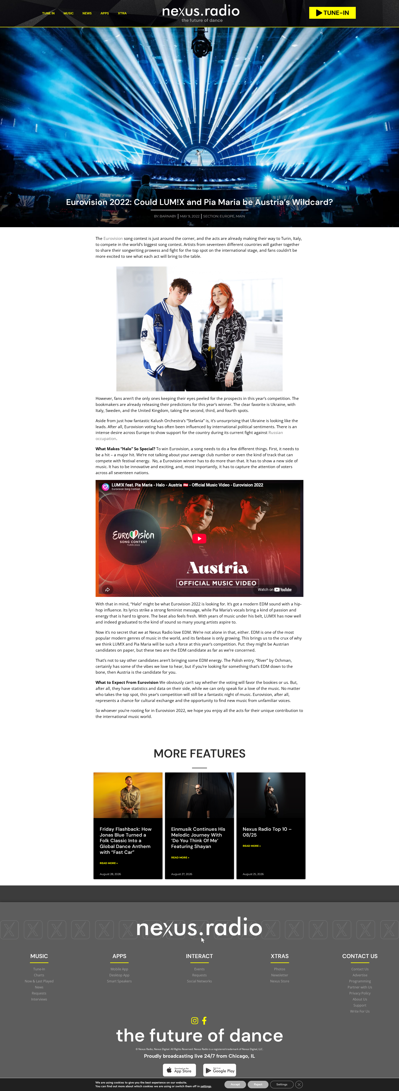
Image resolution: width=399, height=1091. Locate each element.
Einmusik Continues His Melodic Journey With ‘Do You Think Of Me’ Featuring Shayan (198, 837)
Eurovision (113, 238)
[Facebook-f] (204, 1020)
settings (206, 1086)
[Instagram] (195, 1020)
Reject (258, 1084)
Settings (281, 1084)
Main (240, 216)
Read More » (109, 863)
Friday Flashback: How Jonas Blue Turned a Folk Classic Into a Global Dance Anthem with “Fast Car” (126, 840)
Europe (227, 216)
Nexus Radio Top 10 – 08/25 (267, 832)
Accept (235, 1084)
